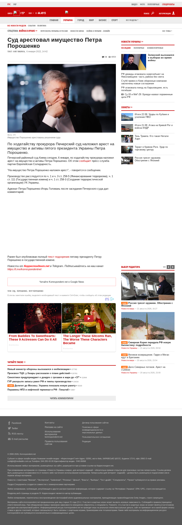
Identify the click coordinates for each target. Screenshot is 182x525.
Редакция (86, 441)
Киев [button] (10, 13)
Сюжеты (125, 107)
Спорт (114, 20)
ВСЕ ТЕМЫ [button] (166, 31)
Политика (41, 25)
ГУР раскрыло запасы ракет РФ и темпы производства (43, 381)
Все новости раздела (16, 25)
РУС (9, 4)
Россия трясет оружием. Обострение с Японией (148, 159)
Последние (126, 48)
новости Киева (77, 31)
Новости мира (127, 309)
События (32, 25)
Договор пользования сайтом (95, 423)
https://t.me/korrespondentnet (24, 269)
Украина (68, 20)
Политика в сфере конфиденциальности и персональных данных (92, 430)
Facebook (16, 423)
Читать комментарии (61, 398)
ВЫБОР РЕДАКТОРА (130, 267)
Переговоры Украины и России (54, 31)
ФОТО (142, 4)
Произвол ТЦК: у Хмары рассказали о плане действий (42, 373)
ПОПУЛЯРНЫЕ (153, 4)
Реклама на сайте (54, 427)
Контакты (49, 422)
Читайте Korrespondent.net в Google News (61, 281)
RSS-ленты (17, 434)
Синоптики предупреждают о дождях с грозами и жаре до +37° (47, 377)
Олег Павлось (19, 51)
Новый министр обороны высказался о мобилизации (42, 369)
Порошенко (22, 291)
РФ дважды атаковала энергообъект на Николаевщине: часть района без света (142, 75)
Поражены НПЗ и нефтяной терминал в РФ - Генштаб (41, 389)
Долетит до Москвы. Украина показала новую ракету (45, 385)
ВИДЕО (134, 4)
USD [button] (30, 13)
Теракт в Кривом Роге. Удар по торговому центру (151, 148)
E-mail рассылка (20, 439)
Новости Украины (131, 41)
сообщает (85, 160)
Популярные (139, 48)
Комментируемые (155, 48)
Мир (91, 20)
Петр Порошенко (36, 291)
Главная (54, 20)
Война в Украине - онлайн (98, 31)
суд (13, 291)
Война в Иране (64, 30)
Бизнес (102, 20)
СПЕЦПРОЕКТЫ (168, 4)
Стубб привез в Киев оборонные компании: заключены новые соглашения (144, 82)
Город (80, 20)
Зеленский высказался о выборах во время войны (161, 58)
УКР (15, 4)
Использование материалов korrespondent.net (53, 434)
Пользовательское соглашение (96, 437)
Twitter (15, 428)
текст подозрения (58, 256)
